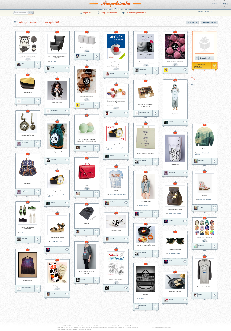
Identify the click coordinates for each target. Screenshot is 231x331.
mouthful (197, 154)
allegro (108, 149)
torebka (141, 298)
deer (209, 153)
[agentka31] (48, 111)
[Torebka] (145, 279)
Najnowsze (86, 12)
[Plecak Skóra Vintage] (175, 196)
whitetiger (142, 305)
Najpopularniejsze (107, 12)
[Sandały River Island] (57, 225)
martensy (208, 199)
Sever (53, 67)
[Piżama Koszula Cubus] (204, 271)
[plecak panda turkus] (57, 136)
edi (81, 193)
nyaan (200, 294)
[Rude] (116, 178)
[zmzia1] (78, 232)
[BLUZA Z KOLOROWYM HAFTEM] (86, 256)
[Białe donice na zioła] (86, 39)
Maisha (112, 73)
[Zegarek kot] (57, 180)
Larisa (171, 121)
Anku (111, 112)
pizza (192, 84)
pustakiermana (26, 287)
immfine (201, 245)
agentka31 (54, 110)
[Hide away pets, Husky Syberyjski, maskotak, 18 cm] (27, 44)
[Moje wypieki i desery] (86, 81)
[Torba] (86, 171)
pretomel (24, 238)
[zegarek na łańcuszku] (27, 123)
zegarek (112, 148)
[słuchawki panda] (116, 221)
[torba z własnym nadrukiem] (145, 138)
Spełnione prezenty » (209, 22)
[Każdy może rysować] (116, 263)
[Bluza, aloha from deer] (204, 227)
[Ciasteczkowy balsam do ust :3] (116, 92)
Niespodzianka (115, 3)
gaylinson (25, 142)
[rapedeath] (48, 160)
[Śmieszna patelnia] (175, 281)
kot (116, 148)
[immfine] (196, 246)
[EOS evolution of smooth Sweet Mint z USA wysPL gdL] (86, 127)
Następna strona (135, 325)
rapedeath (54, 159)
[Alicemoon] (19, 101)
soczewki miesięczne (71, 329)
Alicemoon (25, 100)
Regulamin (103, 325)
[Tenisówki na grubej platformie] (27, 214)
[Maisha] (107, 74)
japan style (120, 148)
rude (124, 194)
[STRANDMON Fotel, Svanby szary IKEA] (57, 44)
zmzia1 (82, 231)
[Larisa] (166, 122)
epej (23, 63)
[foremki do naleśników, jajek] (145, 234)
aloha (203, 153)
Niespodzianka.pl (76, 325)
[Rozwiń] (28, 58)
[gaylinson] (19, 144)
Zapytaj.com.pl (68, 327)
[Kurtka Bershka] (145, 186)
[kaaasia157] (137, 70)
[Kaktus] (78, 280)
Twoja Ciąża (135, 327)
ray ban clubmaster (174, 253)
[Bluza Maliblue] (27, 265)
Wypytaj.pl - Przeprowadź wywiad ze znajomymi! (117, 327)
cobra (141, 212)
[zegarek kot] (116, 133)
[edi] (78, 194)
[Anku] (107, 113)
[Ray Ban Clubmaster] (175, 240)
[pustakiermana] (19, 288)
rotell (170, 69)
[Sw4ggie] (196, 161)
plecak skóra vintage (175, 213)
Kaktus (82, 279)
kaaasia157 (142, 69)
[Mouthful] (204, 136)
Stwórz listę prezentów (134, 12)
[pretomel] (19, 239)
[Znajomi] (204, 58)
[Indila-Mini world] (57, 90)
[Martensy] (204, 183)
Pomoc (91, 325)
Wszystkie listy (192, 22)
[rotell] (166, 70)
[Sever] (48, 68)
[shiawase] (78, 56)
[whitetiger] (137, 307)
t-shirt (111, 194)
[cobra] (137, 214)
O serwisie (85, 325)
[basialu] (166, 300)
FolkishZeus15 (144, 112)
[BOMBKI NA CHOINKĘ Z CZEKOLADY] (145, 92)
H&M (22, 232)
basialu (171, 299)
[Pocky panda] (57, 272)
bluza (199, 153)
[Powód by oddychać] (145, 46)
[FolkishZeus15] (137, 113)
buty (204, 199)
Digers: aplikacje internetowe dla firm (161, 327)
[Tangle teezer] (27, 83)
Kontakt (96, 325)
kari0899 (83, 147)
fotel (55, 61)
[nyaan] (196, 295)
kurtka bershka (143, 205)
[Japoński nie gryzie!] (116, 46)
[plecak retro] (27, 168)
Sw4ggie (201, 160)
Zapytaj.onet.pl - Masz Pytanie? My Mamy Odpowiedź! (88, 327)
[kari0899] (78, 148)
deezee (200, 199)
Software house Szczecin (85, 329)
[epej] (19, 64)
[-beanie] (86, 213)
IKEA (52, 61)
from (206, 153)
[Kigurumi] (175, 96)
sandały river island (56, 241)
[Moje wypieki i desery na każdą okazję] (175, 46)
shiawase (83, 55)
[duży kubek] (175, 148)
